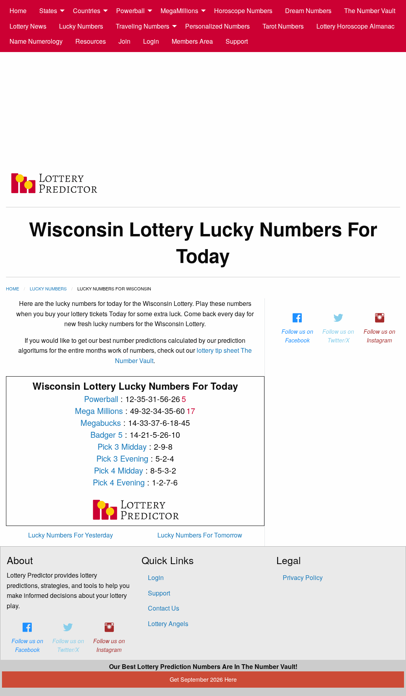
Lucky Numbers (81, 26)
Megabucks (100, 422)
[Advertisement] (203, 111)
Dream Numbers (308, 10)
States (48, 10)
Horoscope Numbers (243, 10)
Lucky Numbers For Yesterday (70, 534)
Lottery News (28, 26)
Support (237, 41)
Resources (90, 41)
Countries (86, 10)
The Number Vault (369, 10)
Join (124, 41)
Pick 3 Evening (122, 458)
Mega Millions (99, 410)
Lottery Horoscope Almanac (355, 26)
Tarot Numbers (283, 26)
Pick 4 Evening (119, 482)
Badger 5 (106, 434)
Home (18, 10)
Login (151, 41)
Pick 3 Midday (122, 446)
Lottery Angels (168, 623)
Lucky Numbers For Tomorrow (199, 534)
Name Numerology (36, 41)
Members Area (192, 41)
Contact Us (163, 608)
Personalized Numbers (217, 26)
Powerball (130, 10)
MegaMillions (179, 10)
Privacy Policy (303, 577)
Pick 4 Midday (118, 470)
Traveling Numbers (142, 26)
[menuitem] (18, 10)
